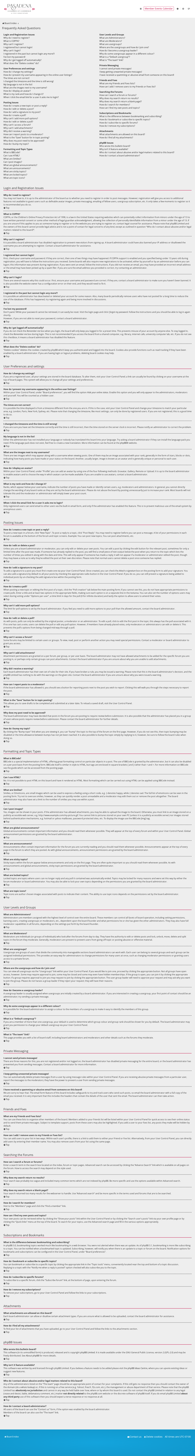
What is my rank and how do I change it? (23, 94)
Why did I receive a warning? (17, 131)
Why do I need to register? (16, 37)
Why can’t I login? (12, 50)
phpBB (123, 442)
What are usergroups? (110, 44)
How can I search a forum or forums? (117, 95)
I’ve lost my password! (14, 56)
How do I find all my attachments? (116, 137)
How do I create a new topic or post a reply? (25, 105)
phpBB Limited (87, 1352)
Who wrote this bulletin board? (114, 146)
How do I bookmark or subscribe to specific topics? (124, 119)
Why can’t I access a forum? (17, 124)
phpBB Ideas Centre (137, 1368)
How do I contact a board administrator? (119, 155)
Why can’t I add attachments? (18, 128)
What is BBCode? (11, 152)
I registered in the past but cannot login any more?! (29, 53)
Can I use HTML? (11, 155)
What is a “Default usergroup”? (114, 56)
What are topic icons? (14, 177)
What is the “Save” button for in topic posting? (26, 137)
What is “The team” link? (111, 60)
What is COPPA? (11, 41)
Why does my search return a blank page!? (120, 101)
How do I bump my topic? (16, 143)
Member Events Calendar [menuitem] (159, 8)
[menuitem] (178, 8)
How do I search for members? (114, 104)
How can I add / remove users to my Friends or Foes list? (127, 86)
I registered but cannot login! (17, 47)
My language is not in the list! (17, 84)
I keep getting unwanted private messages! (120, 71)
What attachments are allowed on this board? (122, 134)
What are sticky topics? (14, 171)
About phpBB (32, 1355)
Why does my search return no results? (119, 98)
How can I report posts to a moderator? (23, 134)
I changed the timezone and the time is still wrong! (28, 81)
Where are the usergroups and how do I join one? (124, 47)
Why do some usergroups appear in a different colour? (126, 53)
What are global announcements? (20, 165)
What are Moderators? (110, 41)
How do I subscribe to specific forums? (118, 122)
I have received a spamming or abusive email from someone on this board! (136, 74)
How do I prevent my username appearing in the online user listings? (37, 74)
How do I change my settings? (18, 71)
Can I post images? (12, 161)
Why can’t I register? (13, 44)
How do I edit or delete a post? (18, 108)
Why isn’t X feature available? (113, 149)
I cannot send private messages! (115, 68)
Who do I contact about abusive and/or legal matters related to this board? (136, 152)
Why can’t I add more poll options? (20, 118)
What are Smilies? (12, 158)
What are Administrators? (112, 37)
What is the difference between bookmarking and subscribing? (130, 116)
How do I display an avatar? (17, 90)
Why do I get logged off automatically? (22, 60)
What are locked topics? (15, 174)
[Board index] (19, 8)
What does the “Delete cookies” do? (21, 63)
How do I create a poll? (14, 115)
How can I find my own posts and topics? (119, 107)
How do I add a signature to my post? (22, 112)
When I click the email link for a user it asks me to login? (31, 97)
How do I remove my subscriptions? (117, 125)
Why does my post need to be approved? (23, 140)
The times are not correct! (16, 78)
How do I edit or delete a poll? (18, 121)
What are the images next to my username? (25, 87)
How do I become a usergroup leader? (118, 50)
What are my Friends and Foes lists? (117, 83)
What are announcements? (17, 168)
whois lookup (27, 1387)
